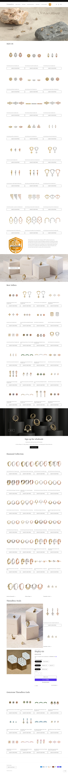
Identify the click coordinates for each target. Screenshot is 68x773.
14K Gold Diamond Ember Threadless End (13, 89)
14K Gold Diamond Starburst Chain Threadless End (25, 303)
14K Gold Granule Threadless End (11, 322)
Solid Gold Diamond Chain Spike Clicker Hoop (40, 549)
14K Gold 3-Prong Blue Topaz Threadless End (13, 730)
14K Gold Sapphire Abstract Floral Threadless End (12, 402)
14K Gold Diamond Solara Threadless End (13, 65)
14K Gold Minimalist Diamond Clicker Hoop (40, 490)
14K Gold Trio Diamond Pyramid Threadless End (26, 382)
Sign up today (34, 447)
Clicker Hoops (28, 596)
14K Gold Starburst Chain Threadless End (40, 302)
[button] (18, 4)
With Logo (38, 669)
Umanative (10, 770)
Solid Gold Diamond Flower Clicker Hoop (26, 510)
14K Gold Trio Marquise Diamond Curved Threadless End (26, 402)
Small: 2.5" (38, 665)
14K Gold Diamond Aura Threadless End (49, 65)
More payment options (45, 682)
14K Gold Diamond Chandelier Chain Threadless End (33, 230)
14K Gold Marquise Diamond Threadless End (50, 136)
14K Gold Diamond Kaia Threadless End (12, 112)
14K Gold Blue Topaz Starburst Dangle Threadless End (26, 730)
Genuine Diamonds (10, 596)
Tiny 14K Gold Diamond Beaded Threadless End (26, 323)
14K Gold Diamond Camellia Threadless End (31, 65)
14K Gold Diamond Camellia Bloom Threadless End (51, 89)
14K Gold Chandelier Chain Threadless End (54, 322)
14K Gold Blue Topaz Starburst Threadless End (54, 730)
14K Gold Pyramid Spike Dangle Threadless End (32, 183)
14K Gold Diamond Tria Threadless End (31, 136)
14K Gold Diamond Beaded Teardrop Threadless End (39, 343)
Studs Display (38, 661)
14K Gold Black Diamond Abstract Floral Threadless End (54, 402)
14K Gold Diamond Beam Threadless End (31, 112)
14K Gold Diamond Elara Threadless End (12, 136)
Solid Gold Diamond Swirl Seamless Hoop (13, 471)
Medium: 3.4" (44, 665)
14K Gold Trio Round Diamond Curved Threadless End (39, 362)
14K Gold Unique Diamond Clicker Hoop (54, 490)
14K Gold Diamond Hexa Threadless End (49, 112)
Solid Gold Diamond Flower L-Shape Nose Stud (40, 569)
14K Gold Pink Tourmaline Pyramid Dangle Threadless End (40, 750)
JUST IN (11, 430)
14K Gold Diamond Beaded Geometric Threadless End (53, 303)
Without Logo (44, 669)
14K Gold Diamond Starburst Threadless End (54, 381)
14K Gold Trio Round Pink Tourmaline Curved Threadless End (26, 750)
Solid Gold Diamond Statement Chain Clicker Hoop (53, 549)
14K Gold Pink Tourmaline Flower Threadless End (12, 750)
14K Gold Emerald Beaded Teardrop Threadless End (53, 710)
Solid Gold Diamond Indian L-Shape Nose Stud (54, 569)
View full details (54, 685)
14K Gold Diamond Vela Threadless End (31, 89)
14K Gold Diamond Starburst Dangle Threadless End (51, 622)
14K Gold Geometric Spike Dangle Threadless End (14, 183)
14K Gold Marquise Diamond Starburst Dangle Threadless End (40, 402)
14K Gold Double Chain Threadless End (53, 342)
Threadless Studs (46, 596)
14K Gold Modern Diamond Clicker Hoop (13, 510)
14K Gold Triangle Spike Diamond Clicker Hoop (54, 510)
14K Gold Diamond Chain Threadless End (49, 183)
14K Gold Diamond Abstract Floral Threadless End (12, 303)
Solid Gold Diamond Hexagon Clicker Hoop (13, 490)
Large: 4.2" (52, 665)
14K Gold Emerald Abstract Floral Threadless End (27, 343)
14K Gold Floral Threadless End (38, 322)
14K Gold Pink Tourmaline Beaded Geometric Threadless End (53, 750)
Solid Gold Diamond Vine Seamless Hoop (40, 471)
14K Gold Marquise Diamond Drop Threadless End (50, 230)
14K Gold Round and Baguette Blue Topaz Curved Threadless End (40, 730)
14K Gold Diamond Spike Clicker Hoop (40, 510)
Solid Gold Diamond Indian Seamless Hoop (26, 471)
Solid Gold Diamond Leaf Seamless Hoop (54, 471)
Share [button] (37, 685)
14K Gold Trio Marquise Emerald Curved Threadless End (26, 362)
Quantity (36, 671)
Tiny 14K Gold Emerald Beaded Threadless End (40, 382)
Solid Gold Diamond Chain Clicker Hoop (26, 568)
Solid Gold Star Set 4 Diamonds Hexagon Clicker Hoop (26, 491)
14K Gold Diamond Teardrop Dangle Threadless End (12, 382)
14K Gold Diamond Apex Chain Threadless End (13, 230)
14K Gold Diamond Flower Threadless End (13, 342)
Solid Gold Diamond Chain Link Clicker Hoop (12, 569)
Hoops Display (45, 661)
